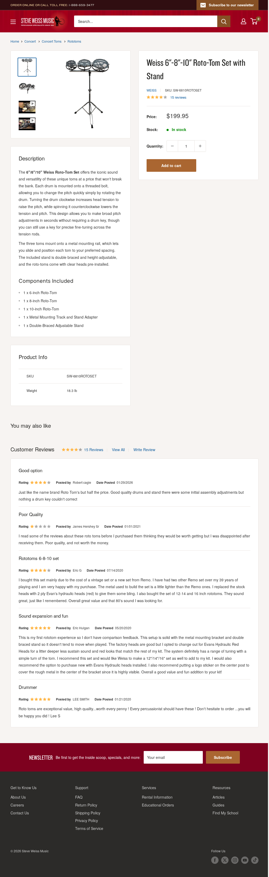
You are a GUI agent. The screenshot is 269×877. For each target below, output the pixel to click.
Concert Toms (51, 41)
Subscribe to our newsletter (231, 4)
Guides (218, 805)
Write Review (144, 449)
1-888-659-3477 (81, 5)
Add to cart (171, 165)
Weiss (152, 90)
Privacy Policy (86, 820)
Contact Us (20, 812)
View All (118, 449)
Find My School (225, 812)
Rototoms (74, 41)
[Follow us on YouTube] (245, 860)
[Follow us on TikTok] (254, 860)
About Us (18, 797)
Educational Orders (158, 805)
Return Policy (86, 805)
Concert (30, 41)
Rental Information (157, 797)
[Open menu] (13, 22)
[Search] (223, 21)
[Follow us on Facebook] (215, 860)
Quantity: (155, 146)
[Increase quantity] (200, 146)
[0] (254, 21)
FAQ (78, 797)
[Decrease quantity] (172, 146)
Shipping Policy (87, 812)
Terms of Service (89, 828)
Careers (17, 805)
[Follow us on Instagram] (235, 860)
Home (15, 41)
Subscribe (223, 757)
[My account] (243, 21)
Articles (219, 797)
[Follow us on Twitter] (225, 860)
